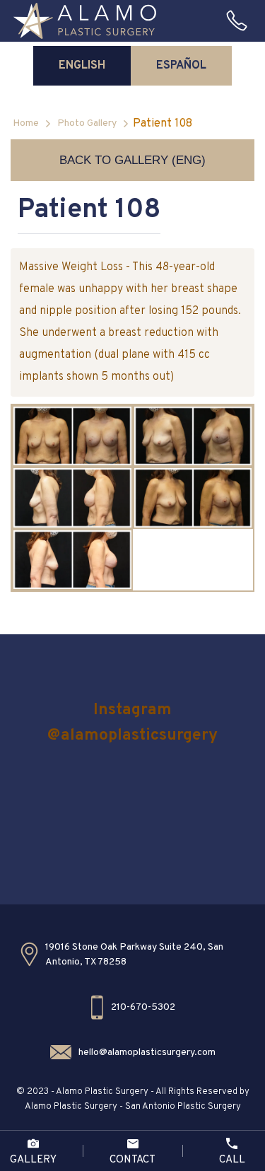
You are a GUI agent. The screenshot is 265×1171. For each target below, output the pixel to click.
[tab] (82, 66)
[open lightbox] (72, 436)
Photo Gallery (87, 123)
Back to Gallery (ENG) (132, 160)
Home (26, 123)
